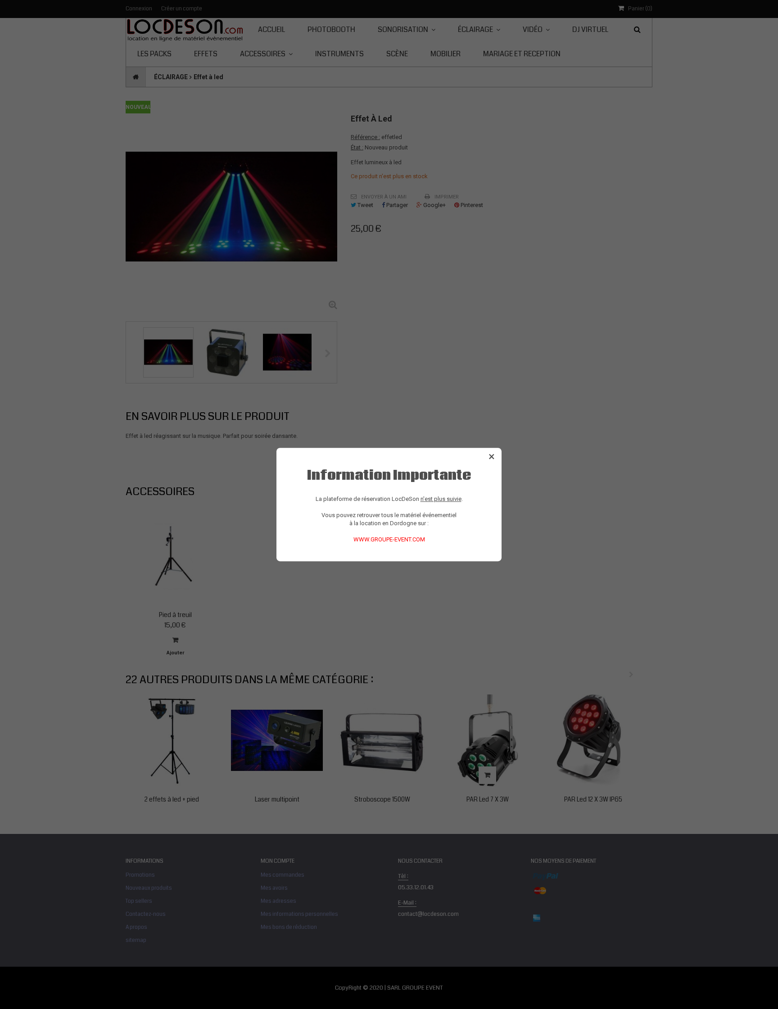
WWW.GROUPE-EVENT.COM (389, 539)
